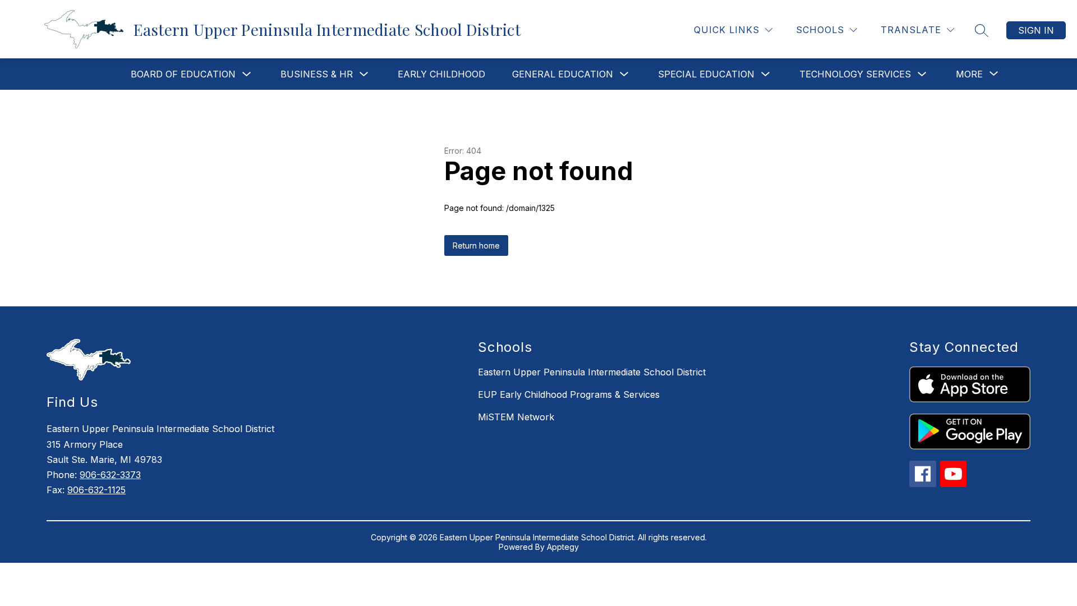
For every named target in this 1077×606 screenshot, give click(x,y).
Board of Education (183, 74)
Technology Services (855, 74)
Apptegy (563, 547)
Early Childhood (441, 74)
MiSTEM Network (516, 417)
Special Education (706, 74)
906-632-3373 (110, 474)
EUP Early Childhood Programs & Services (569, 394)
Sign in (1036, 30)
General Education (562, 74)
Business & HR (316, 74)
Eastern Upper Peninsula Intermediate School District (592, 372)
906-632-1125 (96, 489)
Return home (476, 245)
